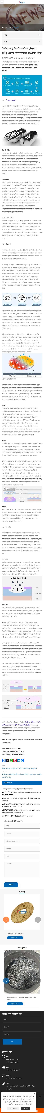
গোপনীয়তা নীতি (28, 1104)
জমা (11, 885)
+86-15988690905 (12, 1062)
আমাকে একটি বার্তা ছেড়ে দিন (27, 58)
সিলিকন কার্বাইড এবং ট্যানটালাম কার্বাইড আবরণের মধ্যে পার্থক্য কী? (19, 768)
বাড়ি (6, 27)
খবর (10, 27)
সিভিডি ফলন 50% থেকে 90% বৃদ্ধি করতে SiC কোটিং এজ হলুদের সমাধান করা (21, 799)
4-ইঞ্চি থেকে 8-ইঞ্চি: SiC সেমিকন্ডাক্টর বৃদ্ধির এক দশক (18, 816)
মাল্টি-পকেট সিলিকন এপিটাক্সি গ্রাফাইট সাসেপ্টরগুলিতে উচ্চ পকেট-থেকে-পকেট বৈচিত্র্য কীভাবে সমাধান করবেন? (21, 805)
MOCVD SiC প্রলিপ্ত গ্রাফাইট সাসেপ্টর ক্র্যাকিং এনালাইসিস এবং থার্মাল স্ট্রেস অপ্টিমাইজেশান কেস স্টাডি (21, 811)
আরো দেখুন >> (15, 938)
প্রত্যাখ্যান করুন (13, 1108)
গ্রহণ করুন (25, 1108)
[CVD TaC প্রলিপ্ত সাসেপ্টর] (22, 912)
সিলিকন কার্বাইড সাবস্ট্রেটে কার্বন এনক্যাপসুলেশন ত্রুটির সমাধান (21, 998)
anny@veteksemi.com (14, 1078)
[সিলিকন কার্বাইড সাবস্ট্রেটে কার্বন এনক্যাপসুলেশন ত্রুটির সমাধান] (22, 972)
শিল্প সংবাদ (16, 27)
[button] (6, 920)
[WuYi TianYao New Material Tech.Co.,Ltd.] (22, 2)
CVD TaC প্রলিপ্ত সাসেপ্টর (15, 933)
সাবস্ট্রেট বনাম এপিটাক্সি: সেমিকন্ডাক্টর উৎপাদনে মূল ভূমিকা (17, 789)
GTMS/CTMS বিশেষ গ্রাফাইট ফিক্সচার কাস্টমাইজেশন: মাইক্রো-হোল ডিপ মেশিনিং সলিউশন (21, 793)
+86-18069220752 (12, 1059)
